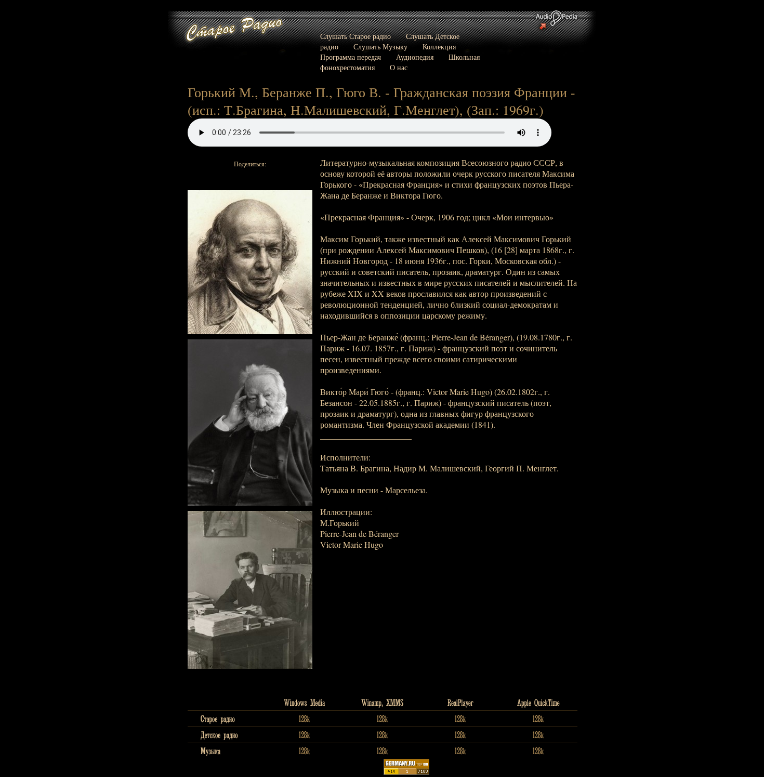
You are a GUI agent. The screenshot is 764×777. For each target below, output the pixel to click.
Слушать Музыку (380, 46)
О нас (398, 67)
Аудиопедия (414, 57)
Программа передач (350, 57)
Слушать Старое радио (355, 36)
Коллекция (439, 46)
